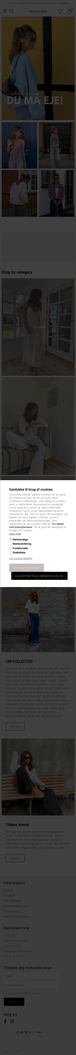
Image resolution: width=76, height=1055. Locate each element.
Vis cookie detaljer (20, 558)
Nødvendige (20, 539)
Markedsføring (22, 543)
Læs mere (15, 533)
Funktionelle (20, 548)
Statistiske (19, 552)
